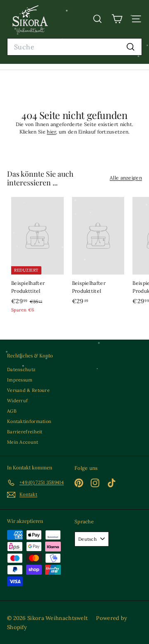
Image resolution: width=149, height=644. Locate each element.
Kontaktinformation (29, 421)
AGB (12, 411)
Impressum (20, 380)
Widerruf (17, 400)
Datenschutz (21, 369)
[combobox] (74, 47)
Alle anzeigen (126, 178)
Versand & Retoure (28, 390)
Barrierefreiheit (25, 432)
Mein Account (22, 442)
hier (51, 132)
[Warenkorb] (117, 19)
